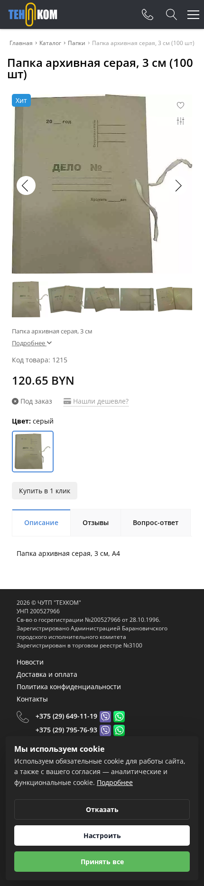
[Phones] (147, 14)
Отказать (102, 809)
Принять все (102, 861)
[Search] (171, 14)
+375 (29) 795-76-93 (66, 729)
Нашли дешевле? (100, 401)
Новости (30, 661)
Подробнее (115, 782)
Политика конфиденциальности (69, 686)
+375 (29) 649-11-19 (66, 715)
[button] (177, 185)
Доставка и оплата (47, 674)
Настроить (102, 835)
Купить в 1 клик (44, 490)
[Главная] (33, 14)
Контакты (32, 698)
